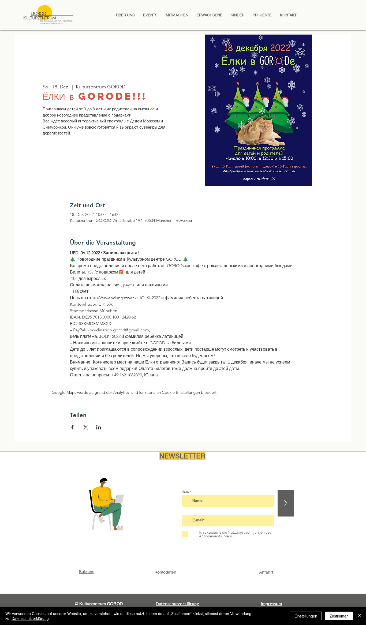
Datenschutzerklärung (30, 618)
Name (185, 491)
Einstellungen (305, 616)
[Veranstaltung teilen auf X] (85, 427)
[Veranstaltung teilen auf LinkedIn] (98, 427)
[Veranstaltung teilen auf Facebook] (72, 427)
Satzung (87, 571)
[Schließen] (359, 616)
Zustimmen (339, 616)
